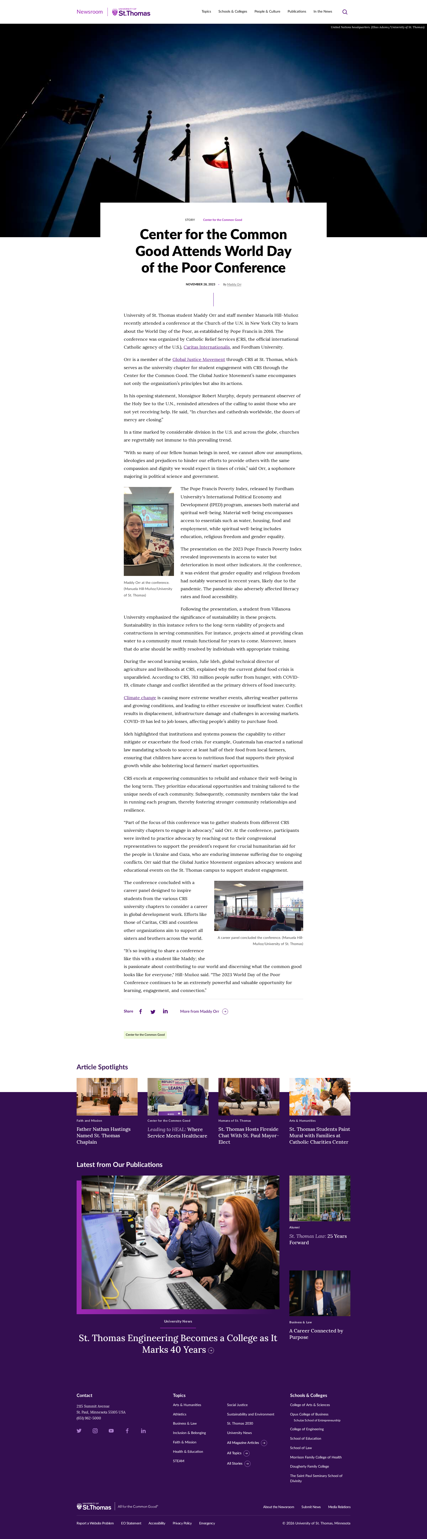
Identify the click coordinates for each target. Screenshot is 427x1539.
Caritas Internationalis (207, 347)
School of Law (301, 1448)
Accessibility (157, 1523)
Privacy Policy (182, 1523)
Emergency (207, 1523)
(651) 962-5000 (89, 1418)
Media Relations (339, 1507)
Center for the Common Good (222, 219)
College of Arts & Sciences (310, 1405)
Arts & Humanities (187, 1405)
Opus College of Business (315, 1417)
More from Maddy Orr (199, 1011)
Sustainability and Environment (250, 1414)
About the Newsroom (278, 1507)
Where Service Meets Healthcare (177, 1132)
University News (239, 1433)
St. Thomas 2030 (240, 1423)
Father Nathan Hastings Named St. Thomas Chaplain (103, 1135)
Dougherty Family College (309, 1466)
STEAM (178, 1461)
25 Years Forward (318, 1239)
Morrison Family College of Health (316, 1457)
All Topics (234, 1453)
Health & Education (188, 1452)
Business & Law (185, 1423)
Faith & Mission (184, 1442)
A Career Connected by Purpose (316, 1334)
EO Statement (131, 1523)
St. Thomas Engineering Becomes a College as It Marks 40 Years (178, 1343)
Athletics (179, 1414)
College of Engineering (307, 1429)
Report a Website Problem (95, 1523)
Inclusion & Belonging (189, 1433)
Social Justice (237, 1405)
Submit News (311, 1507)
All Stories (234, 1463)
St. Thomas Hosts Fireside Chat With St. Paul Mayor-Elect (248, 1135)
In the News (323, 11)
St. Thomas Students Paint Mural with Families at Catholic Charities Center (319, 1135)
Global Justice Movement (198, 359)
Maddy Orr (234, 284)
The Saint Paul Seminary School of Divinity (316, 1478)
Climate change (140, 697)
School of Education (305, 1438)
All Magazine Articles (243, 1443)
